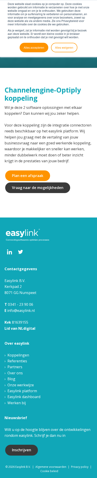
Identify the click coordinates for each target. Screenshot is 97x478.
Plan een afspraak (27, 175)
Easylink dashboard (23, 396)
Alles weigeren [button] (64, 47)
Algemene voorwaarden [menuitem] (50, 467)
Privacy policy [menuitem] (79, 467)
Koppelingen (18, 355)
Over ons (15, 372)
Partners (14, 366)
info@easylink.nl (21, 310)
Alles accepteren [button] (34, 47)
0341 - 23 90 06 (20, 304)
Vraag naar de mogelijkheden (37, 187)
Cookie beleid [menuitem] (49, 471)
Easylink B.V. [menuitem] (23, 467)
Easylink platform (22, 390)
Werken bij (16, 402)
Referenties (17, 360)
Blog (11, 378)
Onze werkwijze (20, 384)
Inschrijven (21, 449)
